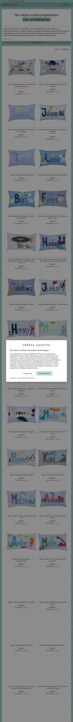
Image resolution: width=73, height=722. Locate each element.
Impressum (13, 378)
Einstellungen (27, 373)
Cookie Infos (31, 378)
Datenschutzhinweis (22, 378)
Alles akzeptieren (44, 373)
